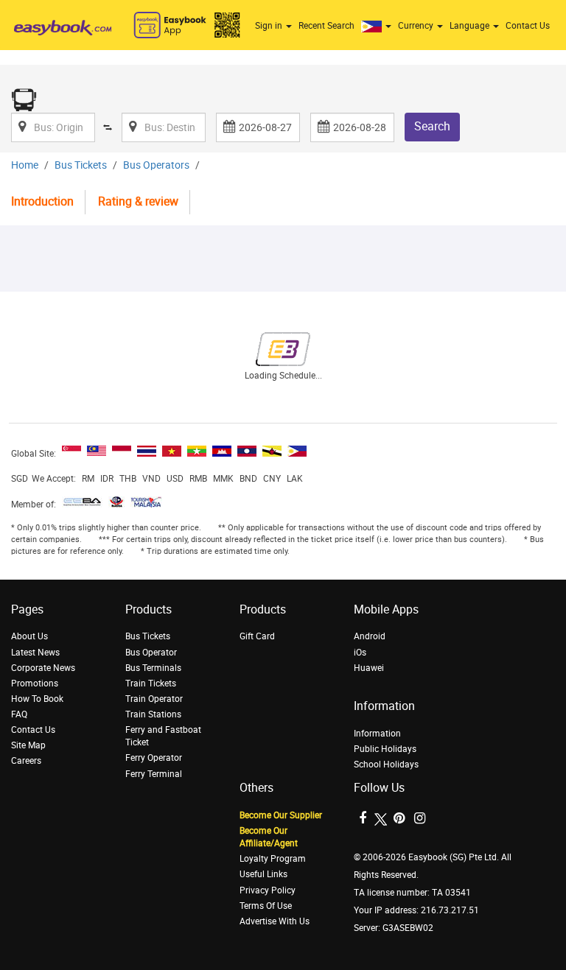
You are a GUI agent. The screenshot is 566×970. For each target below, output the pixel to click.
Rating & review (138, 201)
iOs (360, 652)
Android (369, 636)
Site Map (28, 745)
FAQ (19, 714)
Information (377, 733)
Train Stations (153, 714)
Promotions (34, 683)
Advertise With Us (275, 921)
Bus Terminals (153, 668)
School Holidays (386, 764)
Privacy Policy (268, 890)
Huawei (369, 668)
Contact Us (528, 26)
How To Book (37, 699)
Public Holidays (385, 749)
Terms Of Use (266, 906)
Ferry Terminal (153, 774)
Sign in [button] (269, 26)
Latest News (35, 652)
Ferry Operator (153, 758)
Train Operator (154, 699)
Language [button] (471, 26)
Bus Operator (151, 652)
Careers (26, 761)
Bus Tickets (81, 165)
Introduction (42, 201)
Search (432, 126)
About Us (29, 636)
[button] (378, 25)
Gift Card (257, 636)
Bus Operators (156, 165)
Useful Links (263, 874)
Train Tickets (150, 683)
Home (24, 165)
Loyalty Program (273, 859)
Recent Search (326, 26)
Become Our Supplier (281, 815)
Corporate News (43, 668)
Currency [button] (417, 26)
